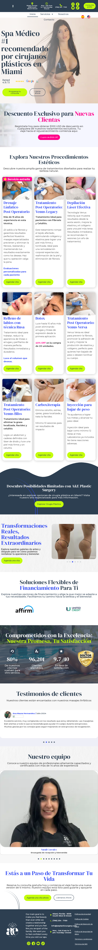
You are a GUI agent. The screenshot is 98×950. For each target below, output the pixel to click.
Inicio (33, 14)
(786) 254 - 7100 (60, 921)
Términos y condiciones (83, 939)
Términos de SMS (81, 944)
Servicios (45, 14)
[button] (67, 561)
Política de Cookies (82, 919)
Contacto (49, 19)
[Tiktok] (77, 8)
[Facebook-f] (77, 4)
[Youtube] (73, 8)
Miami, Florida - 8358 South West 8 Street (62, 915)
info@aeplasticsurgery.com (64, 926)
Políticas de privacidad (83, 914)
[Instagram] (73, 4)
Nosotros (63, 14)
